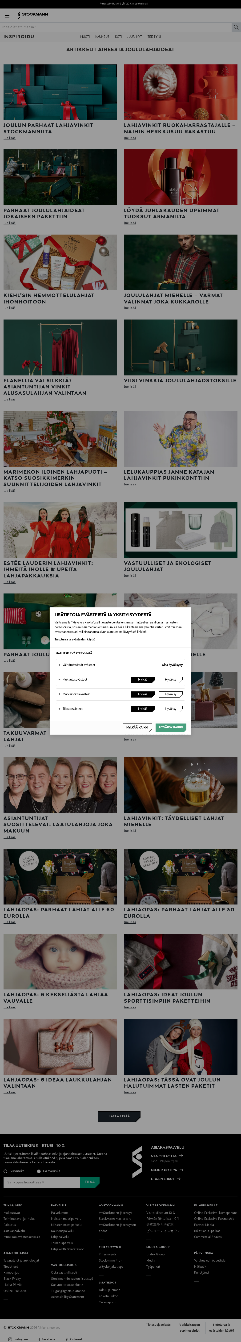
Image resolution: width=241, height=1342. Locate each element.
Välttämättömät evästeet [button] (76, 665)
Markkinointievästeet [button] (74, 694)
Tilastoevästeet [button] (70, 709)
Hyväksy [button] (170, 680)
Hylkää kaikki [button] (137, 727)
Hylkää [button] (143, 680)
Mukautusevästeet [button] (72, 680)
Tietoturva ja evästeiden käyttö (75, 639)
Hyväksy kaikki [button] (171, 727)
